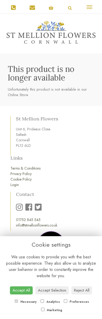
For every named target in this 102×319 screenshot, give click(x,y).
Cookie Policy (21, 179)
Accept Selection (52, 290)
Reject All (81, 290)
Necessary (28, 301)
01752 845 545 (28, 219)
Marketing (54, 310)
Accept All (21, 290)
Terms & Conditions (25, 168)
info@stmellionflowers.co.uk (36, 225)
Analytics (52, 301)
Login (14, 184)
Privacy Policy (21, 173)
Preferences (79, 301)
